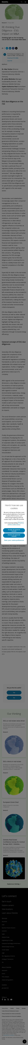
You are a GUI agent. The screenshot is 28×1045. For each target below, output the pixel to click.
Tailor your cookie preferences (14, 540)
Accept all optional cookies (14, 530)
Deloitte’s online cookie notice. (16, 523)
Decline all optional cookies (14, 535)
